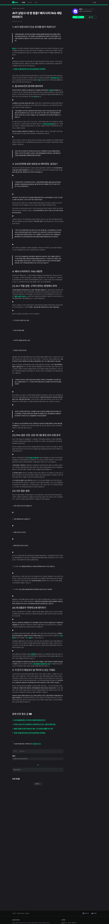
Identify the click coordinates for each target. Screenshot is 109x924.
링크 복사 (23, 751)
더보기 (37, 784)
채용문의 (27, 913)
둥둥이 (80, 9)
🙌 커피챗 (91, 17)
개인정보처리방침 (21, 913)
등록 (38, 765)
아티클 (23, 2)
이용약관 (14, 913)
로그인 (94, 2)
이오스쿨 (30, 2)
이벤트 (35, 2)
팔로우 (78, 17)
